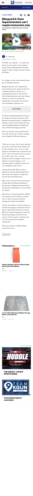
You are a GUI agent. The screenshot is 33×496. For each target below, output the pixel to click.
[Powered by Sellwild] (28, 345)
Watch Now (28, 2)
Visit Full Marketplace (25, 245)
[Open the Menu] (2, 2)
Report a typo (6, 234)
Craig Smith (11, 56)
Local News (7, 15)
